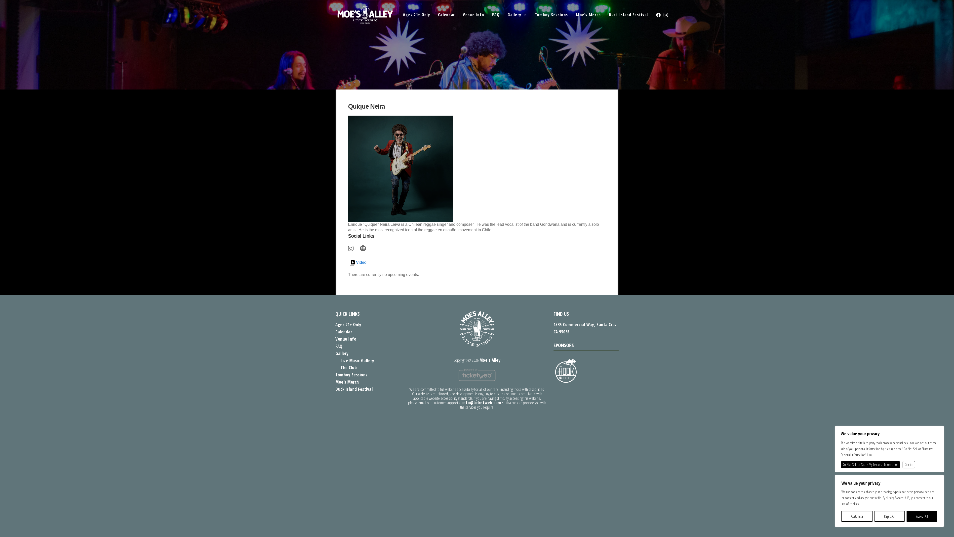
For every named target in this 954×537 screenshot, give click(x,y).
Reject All (889, 516)
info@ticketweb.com (481, 402)
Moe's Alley (490, 360)
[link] (351, 247)
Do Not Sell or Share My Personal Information (870, 464)
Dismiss (909, 464)
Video (361, 262)
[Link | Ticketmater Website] (477, 374)
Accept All (922, 516)
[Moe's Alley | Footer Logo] (477, 328)
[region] (889, 501)
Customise (857, 516)
